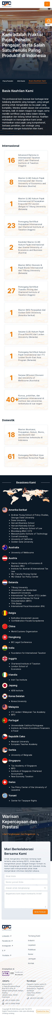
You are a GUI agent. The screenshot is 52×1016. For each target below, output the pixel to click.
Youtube (5, 955)
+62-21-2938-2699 (12, 1003)
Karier (30, 954)
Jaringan (32, 959)
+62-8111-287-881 (36, 998)
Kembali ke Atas (43, 1011)
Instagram (6, 946)
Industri (31, 940)
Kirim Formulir (40, 912)
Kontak (31, 963)
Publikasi (32, 949)
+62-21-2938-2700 (12, 1000)
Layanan (32, 945)
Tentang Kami (34, 936)
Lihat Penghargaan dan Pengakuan (18, 834)
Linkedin (5, 936)
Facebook (6, 941)
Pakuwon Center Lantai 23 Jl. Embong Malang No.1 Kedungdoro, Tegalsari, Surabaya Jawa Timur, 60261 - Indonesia (36, 989)
